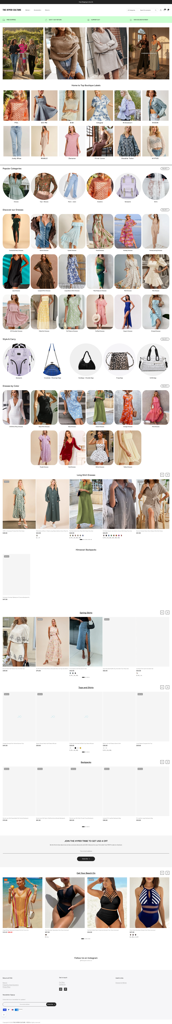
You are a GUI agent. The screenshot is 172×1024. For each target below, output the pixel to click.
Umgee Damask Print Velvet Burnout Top (13, 743)
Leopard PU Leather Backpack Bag (112, 818)
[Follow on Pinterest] (65, 989)
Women (27, 10)
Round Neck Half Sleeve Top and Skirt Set (14, 668)
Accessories (37, 10)
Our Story (62, 982)
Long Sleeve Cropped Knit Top (144, 743)
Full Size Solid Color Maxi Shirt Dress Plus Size (81, 531)
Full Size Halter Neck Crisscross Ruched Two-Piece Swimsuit (103, 930)
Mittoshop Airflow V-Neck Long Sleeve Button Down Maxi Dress (53, 531)
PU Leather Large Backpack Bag (144, 818)
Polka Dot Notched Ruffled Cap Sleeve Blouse (82, 743)
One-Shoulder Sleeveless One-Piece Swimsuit (57, 930)
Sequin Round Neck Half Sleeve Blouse (46, 743)
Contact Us (62, 984)
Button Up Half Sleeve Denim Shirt (112, 743)
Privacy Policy (6, 987)
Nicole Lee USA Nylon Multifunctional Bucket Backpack (50, 818)
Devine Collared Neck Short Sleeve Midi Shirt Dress (149, 531)
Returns (47, 10)
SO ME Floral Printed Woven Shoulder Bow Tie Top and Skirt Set (52, 668)
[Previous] (162, 475)
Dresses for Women (121, 983)
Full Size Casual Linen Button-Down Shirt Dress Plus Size (117, 531)
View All (164, 168)
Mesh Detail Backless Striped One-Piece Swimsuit (142, 930)
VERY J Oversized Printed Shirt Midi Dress (13, 531)
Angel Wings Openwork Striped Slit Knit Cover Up (15, 930)
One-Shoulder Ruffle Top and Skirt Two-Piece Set (116, 668)
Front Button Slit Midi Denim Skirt (78, 668)
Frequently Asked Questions (11, 985)
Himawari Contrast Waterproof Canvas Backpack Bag (16, 597)
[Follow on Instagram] (60, 989)
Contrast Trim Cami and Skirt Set (144, 668)
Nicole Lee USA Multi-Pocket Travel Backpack (81, 818)
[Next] (167, 475)
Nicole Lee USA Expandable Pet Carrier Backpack (15, 818)
